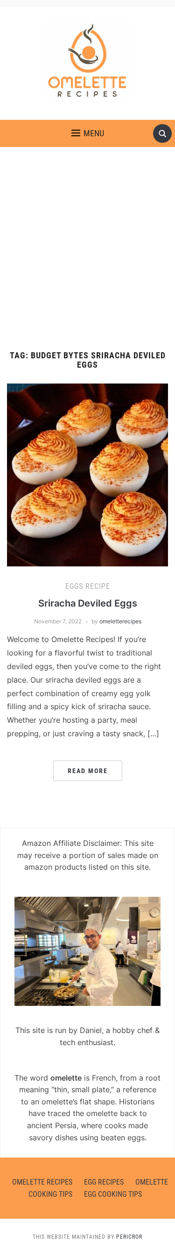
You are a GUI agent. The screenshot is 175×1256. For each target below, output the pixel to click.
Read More (88, 771)
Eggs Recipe (87, 586)
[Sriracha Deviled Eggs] (87, 474)
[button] (87, 133)
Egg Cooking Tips (113, 1194)
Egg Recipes (104, 1182)
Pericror (129, 1237)
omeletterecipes (120, 621)
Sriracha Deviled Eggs (87, 603)
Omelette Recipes (42, 1182)
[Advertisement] (87, 249)
